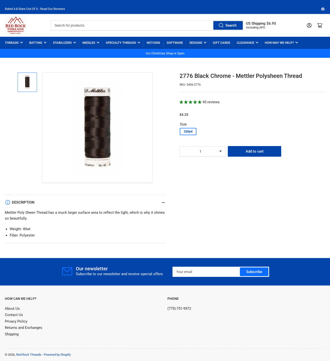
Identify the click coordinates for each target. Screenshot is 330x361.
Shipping (12, 334)
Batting (35, 42)
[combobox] (147, 25)
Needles (88, 42)
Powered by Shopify (57, 354)
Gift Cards (221, 42)
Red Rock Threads (28, 354)
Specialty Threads (121, 42)
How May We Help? (279, 42)
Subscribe (254, 272)
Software (175, 42)
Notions (153, 42)
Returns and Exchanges (23, 327)
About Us (12, 308)
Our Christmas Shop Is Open (165, 53)
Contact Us (14, 315)
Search (231, 25)
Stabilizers (62, 42)
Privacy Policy (16, 321)
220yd (188, 131)
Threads (12, 42)
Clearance (245, 42)
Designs (195, 42)
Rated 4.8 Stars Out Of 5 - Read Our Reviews (35, 9)
